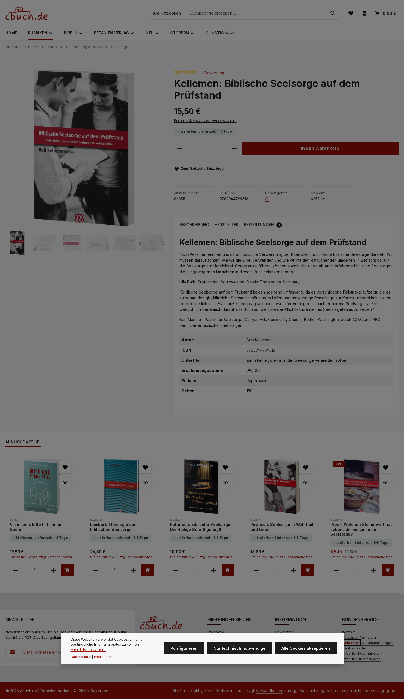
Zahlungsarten (354, 648)
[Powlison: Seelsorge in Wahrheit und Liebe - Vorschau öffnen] (305, 482)
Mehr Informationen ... (88, 650)
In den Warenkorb (320, 148)
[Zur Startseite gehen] (26, 13)
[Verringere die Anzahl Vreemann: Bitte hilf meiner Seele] (15, 570)
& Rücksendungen (368, 642)
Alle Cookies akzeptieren (305, 648)
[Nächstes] (163, 243)
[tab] (194, 224)
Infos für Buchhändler (361, 653)
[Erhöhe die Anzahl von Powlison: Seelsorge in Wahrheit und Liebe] (293, 570)
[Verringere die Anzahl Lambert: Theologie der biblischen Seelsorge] (96, 570)
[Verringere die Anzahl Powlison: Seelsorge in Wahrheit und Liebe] (256, 570)
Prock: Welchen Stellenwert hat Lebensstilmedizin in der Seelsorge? (361, 529)
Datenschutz (81, 657)
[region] (84, 162)
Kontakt (348, 632)
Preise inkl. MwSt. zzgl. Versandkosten (205, 120)
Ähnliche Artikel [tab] (23, 442)
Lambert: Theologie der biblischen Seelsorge (113, 527)
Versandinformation (359, 637)
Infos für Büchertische (361, 659)
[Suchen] (333, 13)
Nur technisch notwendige (239, 648)
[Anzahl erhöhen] (234, 148)
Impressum (103, 657)
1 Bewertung (212, 72)
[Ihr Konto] (364, 13)
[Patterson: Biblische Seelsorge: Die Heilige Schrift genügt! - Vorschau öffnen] (225, 482)
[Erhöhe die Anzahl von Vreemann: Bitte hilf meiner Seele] (53, 570)
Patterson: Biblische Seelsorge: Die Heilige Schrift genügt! (200, 527)
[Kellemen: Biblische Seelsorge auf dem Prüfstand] (84, 148)
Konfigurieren (184, 648)
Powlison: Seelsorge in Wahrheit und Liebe (282, 527)
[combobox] (257, 13)
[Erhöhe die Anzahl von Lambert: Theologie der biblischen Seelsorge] (133, 570)
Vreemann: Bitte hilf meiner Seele (36, 527)
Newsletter (284, 632)
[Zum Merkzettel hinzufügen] (65, 467)
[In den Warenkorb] (67, 570)
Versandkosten (269, 690)
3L (267, 198)
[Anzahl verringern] (180, 148)
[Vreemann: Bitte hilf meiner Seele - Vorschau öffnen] (65, 482)
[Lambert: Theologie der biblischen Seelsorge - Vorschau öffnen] (145, 482)
